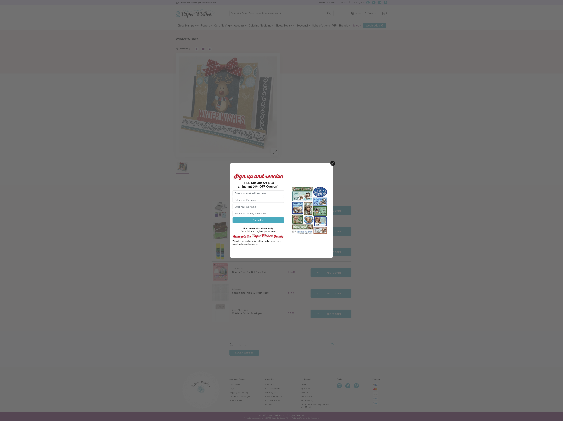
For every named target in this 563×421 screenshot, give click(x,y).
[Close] (332, 163)
